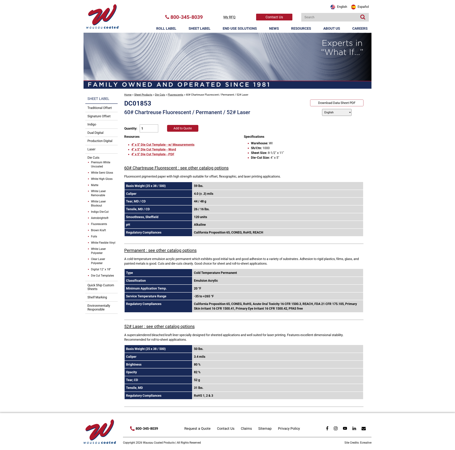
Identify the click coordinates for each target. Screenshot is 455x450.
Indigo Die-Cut (100, 211)
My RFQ (229, 17)
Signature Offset (99, 116)
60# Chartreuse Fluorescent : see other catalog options (176, 167)
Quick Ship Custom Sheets (100, 287)
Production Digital (99, 141)
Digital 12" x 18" (101, 269)
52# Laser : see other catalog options (159, 326)
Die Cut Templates (102, 275)
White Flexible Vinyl (103, 242)
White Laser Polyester (98, 251)
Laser (91, 149)
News (274, 28)
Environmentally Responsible (98, 307)
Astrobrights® (100, 218)
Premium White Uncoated (100, 164)
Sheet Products (143, 94)
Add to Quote (182, 128)
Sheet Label (199, 28)
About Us (331, 28)
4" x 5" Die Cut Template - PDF (152, 154)
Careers (360, 28)
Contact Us (274, 17)
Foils (94, 236)
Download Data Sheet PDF (336, 103)
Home (128, 94)
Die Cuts (160, 94)
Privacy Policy (289, 428)
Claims (246, 428)
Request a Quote (197, 428)
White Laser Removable (98, 193)
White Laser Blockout (98, 203)
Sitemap (265, 428)
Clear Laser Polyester (98, 261)
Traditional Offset (99, 108)
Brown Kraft (98, 230)
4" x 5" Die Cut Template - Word (153, 149)
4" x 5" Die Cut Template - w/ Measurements (162, 144)
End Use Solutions (240, 28)
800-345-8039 (186, 17)
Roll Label (166, 28)
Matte (94, 185)
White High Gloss (102, 179)
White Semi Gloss (102, 172)
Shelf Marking (97, 297)
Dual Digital (95, 133)
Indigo (91, 124)
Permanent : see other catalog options (160, 250)
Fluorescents (175, 94)
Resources (301, 28)
